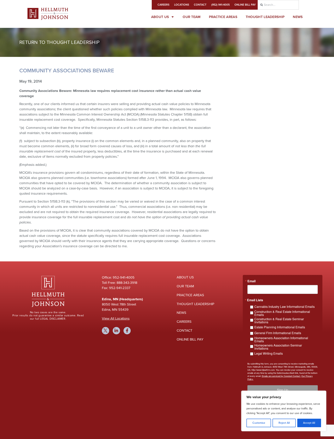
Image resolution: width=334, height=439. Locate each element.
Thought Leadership (265, 17)
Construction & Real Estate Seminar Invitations (279, 320)
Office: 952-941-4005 (118, 277)
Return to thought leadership (59, 42)
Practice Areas (223, 17)
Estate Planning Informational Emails (279, 327)
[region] (283, 411)
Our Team (191, 17)
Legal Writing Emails (268, 353)
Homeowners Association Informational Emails (281, 339)
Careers (163, 4)
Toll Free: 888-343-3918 (119, 283)
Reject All (284, 422)
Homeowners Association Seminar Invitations (278, 347)
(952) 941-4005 (220, 4)
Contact (200, 4)
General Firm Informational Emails (277, 333)
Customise (258, 422)
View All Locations (116, 318)
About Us (160, 17)
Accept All (309, 422)
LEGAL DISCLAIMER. (53, 318)
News (298, 17)
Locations (181, 4)
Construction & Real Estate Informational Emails (282, 313)
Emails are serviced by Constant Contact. (281, 375)
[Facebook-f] (127, 330)
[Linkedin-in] (116, 330)
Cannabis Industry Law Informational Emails (284, 306)
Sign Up (282, 390)
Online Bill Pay (245, 4)
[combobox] (278, 5)
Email (251, 281)
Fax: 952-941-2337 (116, 288)
